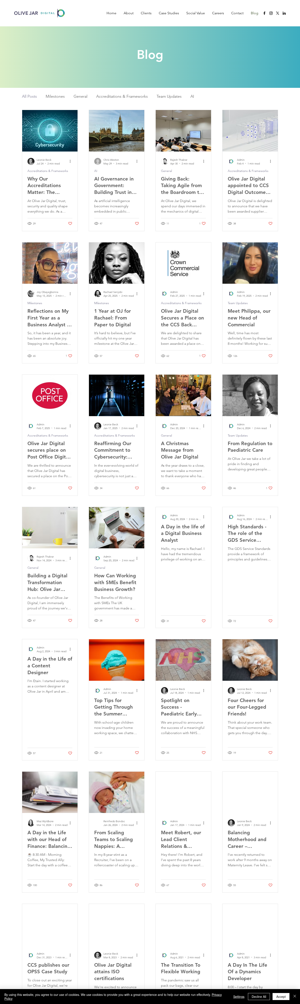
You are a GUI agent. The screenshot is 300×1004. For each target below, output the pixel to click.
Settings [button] (238, 996)
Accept (281, 996)
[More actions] (71, 161)
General (80, 96)
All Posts (29, 96)
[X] (277, 13)
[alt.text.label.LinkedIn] (284, 13)
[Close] (294, 996)
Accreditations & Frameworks (122, 96)
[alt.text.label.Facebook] (264, 13)
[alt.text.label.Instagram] (271, 13)
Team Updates (169, 96)
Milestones (55, 96)
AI (192, 96)
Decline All (259, 996)
